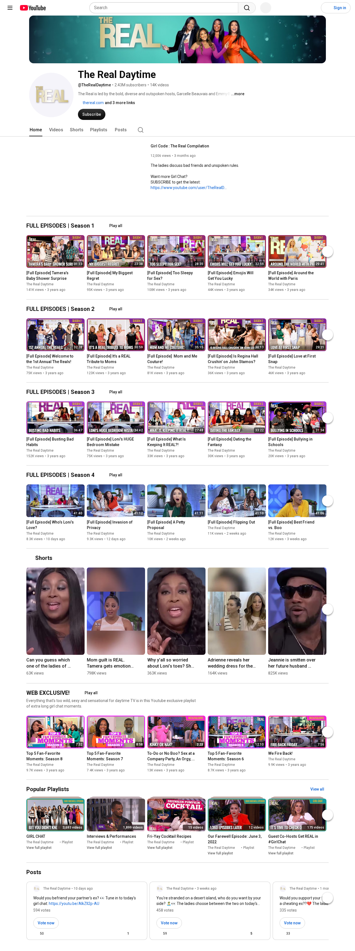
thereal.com (93, 102)
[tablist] (177, 130)
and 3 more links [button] (120, 102)
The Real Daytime (40, 284)
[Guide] (10, 7)
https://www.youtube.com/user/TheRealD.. (188, 187)
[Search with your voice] (265, 7)
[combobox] (165, 7)
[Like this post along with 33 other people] (281, 933)
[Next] (327, 251)
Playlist (67, 842)
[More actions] (81, 274)
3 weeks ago (206, 888)
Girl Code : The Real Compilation (180, 146)
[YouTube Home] (33, 8)
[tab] (35, 130)
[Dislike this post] (50, 933)
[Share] (110, 933)
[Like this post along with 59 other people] (158, 933)
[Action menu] (138, 933)
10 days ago (83, 888)
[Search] (247, 7)
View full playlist (39, 848)
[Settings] (313, 7)
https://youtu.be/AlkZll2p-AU (74, 903)
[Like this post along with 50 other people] (35, 933)
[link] (86, 912)
